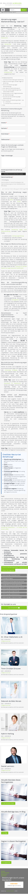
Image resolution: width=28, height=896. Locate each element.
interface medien (10, 891)
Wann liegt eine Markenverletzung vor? (11, 88)
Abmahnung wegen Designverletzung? (10, 591)
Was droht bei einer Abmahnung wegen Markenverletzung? (12, 97)
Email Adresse (5, 134)
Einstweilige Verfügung (7, 578)
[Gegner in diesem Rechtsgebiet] (14, 851)
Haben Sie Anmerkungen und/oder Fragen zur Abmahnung (13, 82)
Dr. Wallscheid (10, 4)
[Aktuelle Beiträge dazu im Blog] (14, 822)
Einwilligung (5, 180)
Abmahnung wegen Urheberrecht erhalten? (12, 597)
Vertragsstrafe (15, 300)
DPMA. (11, 200)
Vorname (4, 122)
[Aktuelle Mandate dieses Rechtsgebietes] (14, 792)
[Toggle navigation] (3, 9)
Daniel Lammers (7, 766)
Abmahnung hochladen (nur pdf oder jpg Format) (11, 170)
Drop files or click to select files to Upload (13, 174)
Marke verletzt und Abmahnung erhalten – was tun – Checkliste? (13, 100)
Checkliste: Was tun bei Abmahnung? (13, 103)
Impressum (3, 875)
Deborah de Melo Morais (11, 701)
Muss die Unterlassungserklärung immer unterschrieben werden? (12, 90)
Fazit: (4, 105)
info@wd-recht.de (5, 641)
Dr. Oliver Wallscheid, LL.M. (12, 637)
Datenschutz (4, 874)
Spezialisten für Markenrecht (12, 383)
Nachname (4, 128)
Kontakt (3, 871)
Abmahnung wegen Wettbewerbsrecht (11, 594)
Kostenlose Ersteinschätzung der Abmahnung (13, 79)
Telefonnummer (5, 139)
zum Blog (4, 833)
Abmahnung (8, 44)
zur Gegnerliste (6, 862)
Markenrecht (4, 38)
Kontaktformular (8, 72)
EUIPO (19, 201)
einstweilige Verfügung (11, 370)
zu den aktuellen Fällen (8, 803)
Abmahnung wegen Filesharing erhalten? (11, 575)
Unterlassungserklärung (18, 236)
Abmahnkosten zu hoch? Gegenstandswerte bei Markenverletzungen (13, 94)
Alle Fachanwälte (5, 872)
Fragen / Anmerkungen (7, 155)
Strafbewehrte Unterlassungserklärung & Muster (13, 581)
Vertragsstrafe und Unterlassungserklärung (12, 584)
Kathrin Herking (7, 733)
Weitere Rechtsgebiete (8, 570)
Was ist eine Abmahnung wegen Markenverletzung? (10, 85)
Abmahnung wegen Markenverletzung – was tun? (13, 587)
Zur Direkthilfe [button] (13, 608)
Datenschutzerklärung (7, 177)
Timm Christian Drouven (11, 668)
